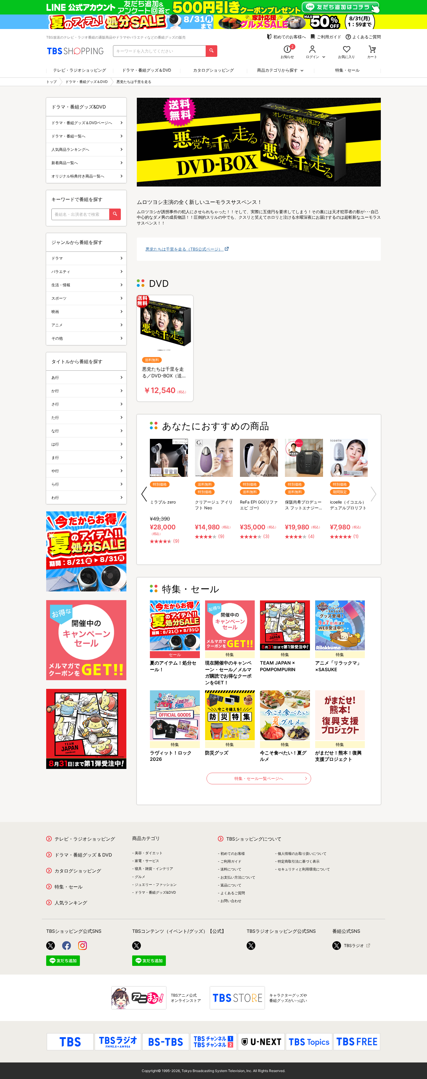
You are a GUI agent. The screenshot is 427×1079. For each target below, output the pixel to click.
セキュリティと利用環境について (304, 869)
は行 (55, 444)
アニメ (57, 325)
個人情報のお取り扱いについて (302, 853)
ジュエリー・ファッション (156, 884)
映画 (55, 311)
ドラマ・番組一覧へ (68, 136)
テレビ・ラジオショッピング (79, 70)
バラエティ (60, 271)
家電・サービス (147, 861)
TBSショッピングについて (253, 839)
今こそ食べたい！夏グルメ (283, 756)
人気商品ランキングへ (70, 149)
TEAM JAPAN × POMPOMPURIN (277, 666)
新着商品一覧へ (64, 162)
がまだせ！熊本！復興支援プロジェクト (338, 756)
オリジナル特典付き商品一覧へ (77, 176)
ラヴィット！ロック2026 (171, 756)
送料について (230, 869)
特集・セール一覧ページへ (258, 778)
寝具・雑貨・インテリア (154, 868)
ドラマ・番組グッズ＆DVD (146, 70)
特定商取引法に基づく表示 (299, 861)
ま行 (55, 457)
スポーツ (59, 298)
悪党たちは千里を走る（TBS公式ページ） (185, 249)
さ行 (55, 404)
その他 (57, 338)
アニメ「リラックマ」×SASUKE (338, 666)
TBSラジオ (354, 945)
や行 (55, 470)
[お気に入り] (346, 50)
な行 (55, 430)
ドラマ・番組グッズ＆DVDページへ (81, 122)
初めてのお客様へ (289, 36)
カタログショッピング (213, 70)
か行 (55, 390)
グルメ (140, 877)
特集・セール (347, 70)
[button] (144, 494)
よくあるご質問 (366, 36)
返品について (230, 885)
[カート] (372, 50)
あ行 (55, 377)
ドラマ (57, 258)
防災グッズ (216, 753)
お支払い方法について (237, 877)
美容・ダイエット (149, 853)
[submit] (211, 51)
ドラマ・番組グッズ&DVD (155, 892)
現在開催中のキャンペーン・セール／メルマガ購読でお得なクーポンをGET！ (228, 673)
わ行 (55, 497)
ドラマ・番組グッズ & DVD (83, 855)
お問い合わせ (230, 901)
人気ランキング (71, 903)
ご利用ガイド (329, 36)
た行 (55, 417)
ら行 (55, 484)
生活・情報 (60, 285)
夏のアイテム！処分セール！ (173, 666)
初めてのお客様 (232, 853)
